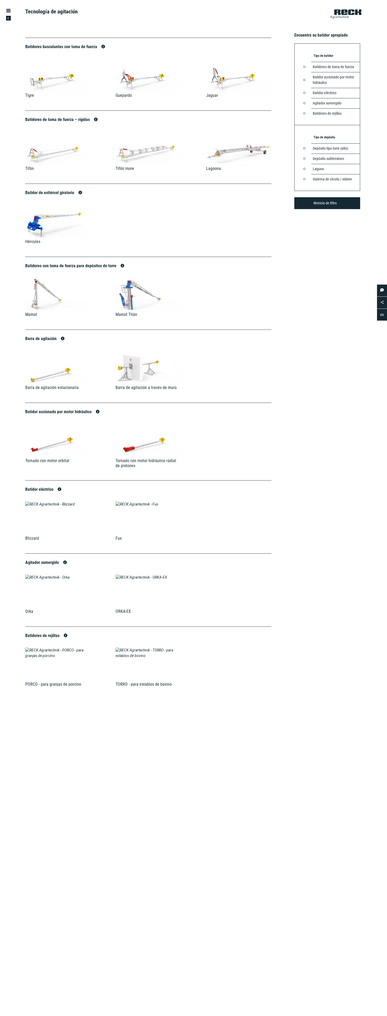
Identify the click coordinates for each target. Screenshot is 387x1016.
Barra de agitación (41, 338)
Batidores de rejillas (43, 635)
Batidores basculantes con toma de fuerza (61, 46)
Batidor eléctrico (39, 489)
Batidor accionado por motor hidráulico (59, 411)
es (382, 314)
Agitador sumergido (42, 562)
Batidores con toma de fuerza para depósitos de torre (71, 265)
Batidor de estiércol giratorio (50, 192)
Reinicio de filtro (325, 203)
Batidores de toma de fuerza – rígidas (58, 119)
